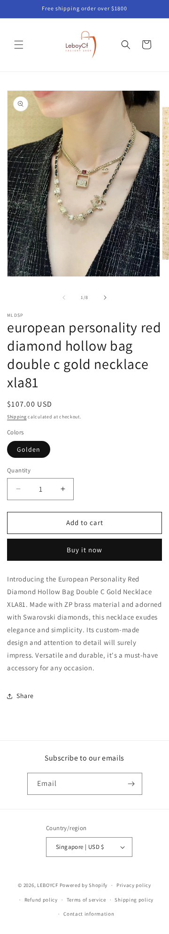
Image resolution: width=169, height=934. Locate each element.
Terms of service (86, 899)
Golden (28, 449)
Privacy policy (133, 885)
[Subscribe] (131, 784)
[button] (18, 44)
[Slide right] (105, 297)
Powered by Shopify (84, 885)
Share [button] (25, 695)
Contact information (88, 913)
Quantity (19, 470)
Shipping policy (134, 899)
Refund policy (41, 899)
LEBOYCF (47, 885)
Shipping (17, 417)
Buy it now (84, 549)
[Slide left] (64, 297)
